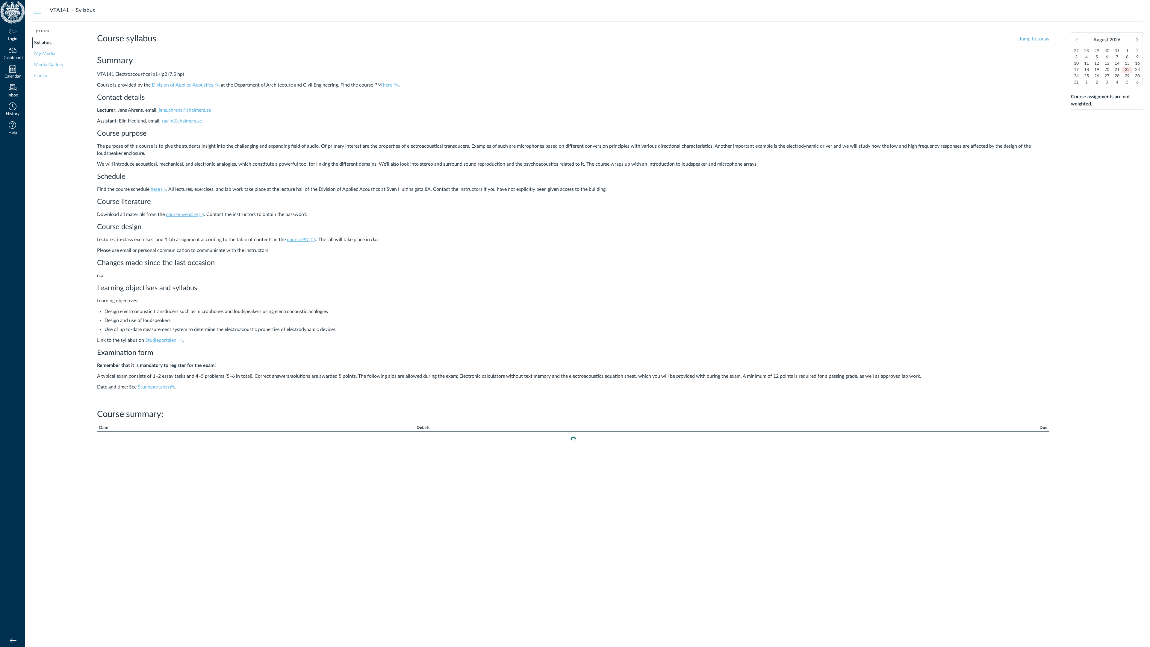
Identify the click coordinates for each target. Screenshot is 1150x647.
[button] (12, 109)
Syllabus (43, 42)
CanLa (40, 75)
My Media (44, 53)
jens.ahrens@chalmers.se (185, 110)
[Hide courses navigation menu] (37, 10)
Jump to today (1034, 39)
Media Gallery (48, 64)
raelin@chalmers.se (182, 121)
